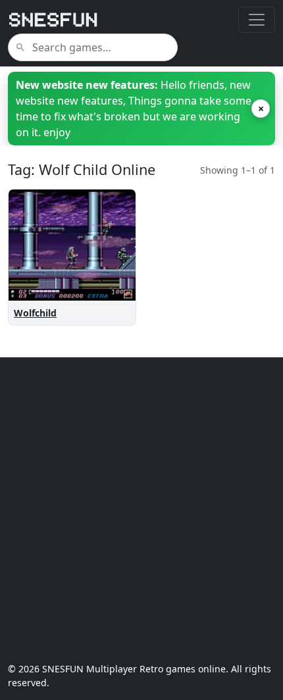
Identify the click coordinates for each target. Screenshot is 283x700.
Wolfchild (35, 313)
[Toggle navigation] (256, 20)
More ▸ (108, 286)
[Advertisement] (141, 509)
